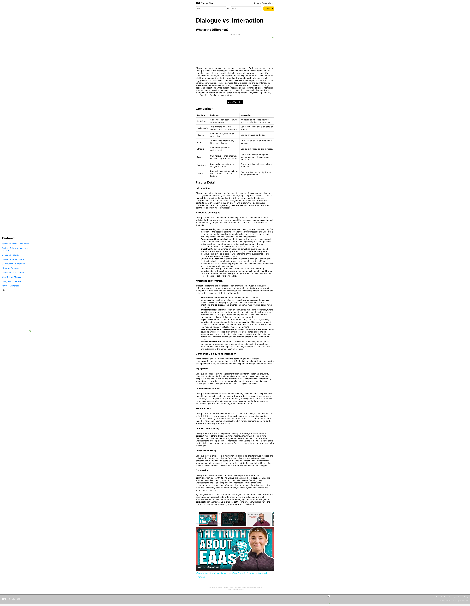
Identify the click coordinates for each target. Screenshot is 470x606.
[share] (269, 533)
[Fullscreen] (219, 524)
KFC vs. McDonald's (11, 285)
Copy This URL (235, 102)
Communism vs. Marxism (13, 263)
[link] (199, 530)
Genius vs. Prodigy (10, 255)
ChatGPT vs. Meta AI (11, 277)
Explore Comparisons (264, 3)
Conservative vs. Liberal (13, 259)
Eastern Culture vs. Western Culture (15, 249)
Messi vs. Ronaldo (10, 268)
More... (5, 290)
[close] (329, 596)
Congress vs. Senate (11, 281)
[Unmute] (200, 524)
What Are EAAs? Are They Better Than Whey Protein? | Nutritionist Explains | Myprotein (234, 530)
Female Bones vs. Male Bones (15, 243)
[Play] (197, 524)
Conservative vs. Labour (13, 272)
